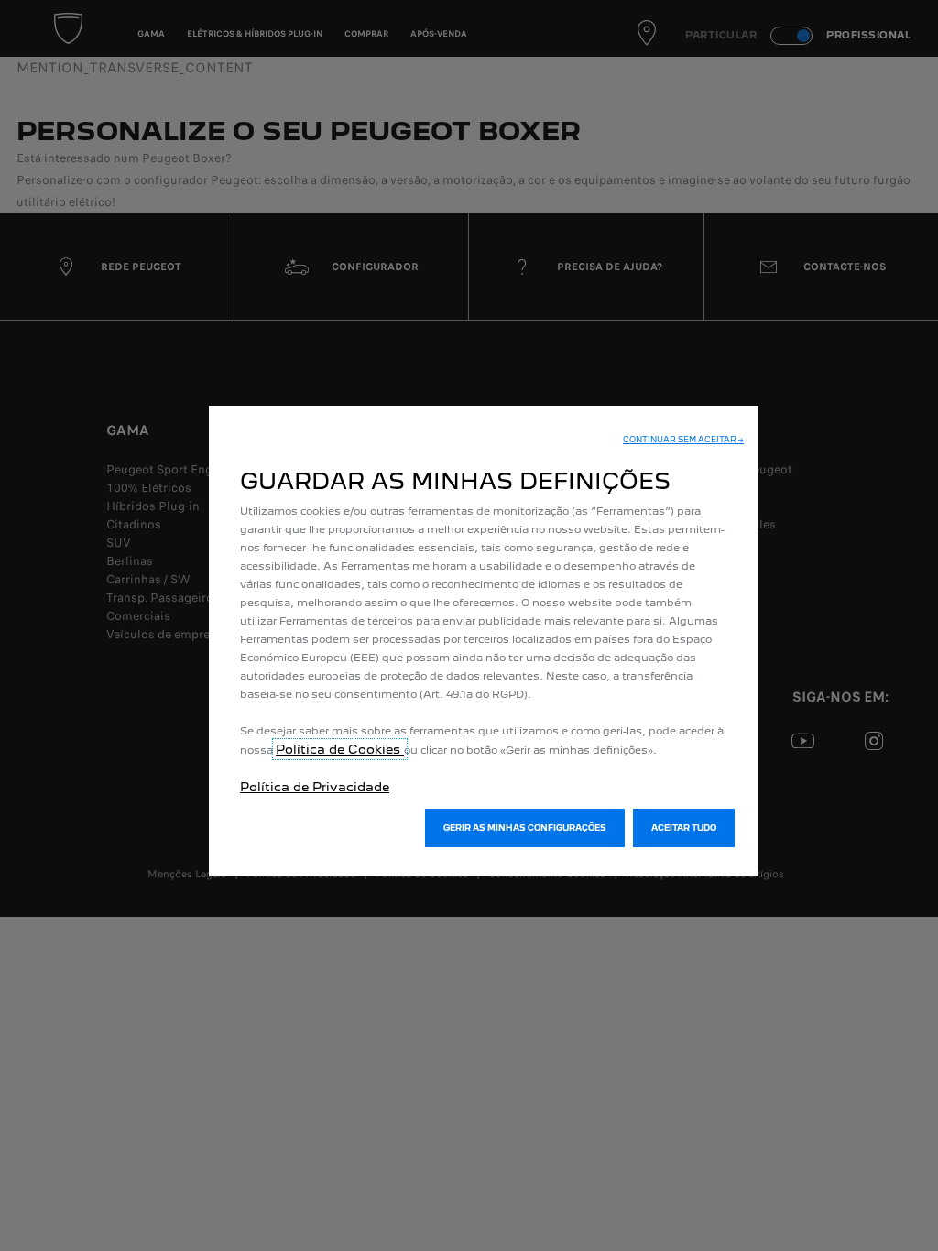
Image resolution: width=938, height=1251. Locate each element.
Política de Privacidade (314, 786)
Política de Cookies (340, 749)
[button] (683, 439)
